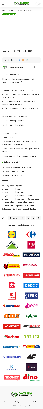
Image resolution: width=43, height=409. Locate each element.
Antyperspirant (16, 186)
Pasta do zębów (8, 202)
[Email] (23, 60)
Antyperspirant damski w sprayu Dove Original (20, 199)
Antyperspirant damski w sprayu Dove (17, 195)
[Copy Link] (26, 60)
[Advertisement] (21, 32)
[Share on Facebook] (8, 60)
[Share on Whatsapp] (15, 60)
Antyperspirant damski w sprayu (14, 192)
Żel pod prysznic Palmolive (26, 209)
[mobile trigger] (4, 4)
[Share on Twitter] (11, 60)
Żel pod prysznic (8, 209)
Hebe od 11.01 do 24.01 (14, 175)
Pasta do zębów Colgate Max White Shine (18, 206)
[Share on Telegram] (19, 60)
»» (22, 144)
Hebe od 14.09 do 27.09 (14, 171)
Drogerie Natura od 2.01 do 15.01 (18, 167)
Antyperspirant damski (11, 189)
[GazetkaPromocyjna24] (21, 4)
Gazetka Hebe (9, 14)
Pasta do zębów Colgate (24, 202)
